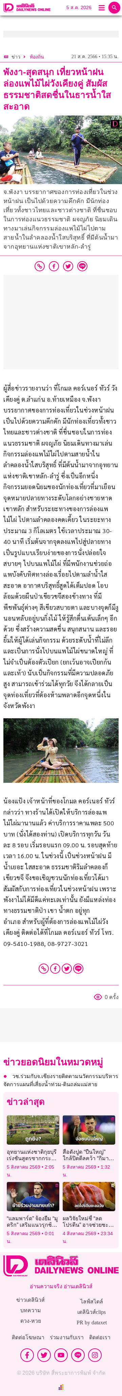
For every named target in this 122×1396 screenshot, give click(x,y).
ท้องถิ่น (37, 56)
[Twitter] (67, 969)
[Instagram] (95, 1355)
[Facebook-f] (27, 1355)
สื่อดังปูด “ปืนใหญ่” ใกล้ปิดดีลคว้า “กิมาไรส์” (86, 1158)
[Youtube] (61, 1355)
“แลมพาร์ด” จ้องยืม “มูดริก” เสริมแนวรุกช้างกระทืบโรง (32, 1225)
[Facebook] (55, 969)
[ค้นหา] (114, 8)
